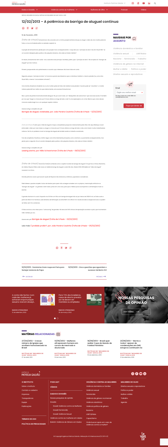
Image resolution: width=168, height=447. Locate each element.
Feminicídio (129, 59)
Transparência (27, 398)
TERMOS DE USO (29, 419)
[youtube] (143, 3)
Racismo (117, 59)
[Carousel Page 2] (57, 318)
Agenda (124, 402)
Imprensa (25, 394)
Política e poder (138, 69)
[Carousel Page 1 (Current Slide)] (55, 318)
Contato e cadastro (30, 390)
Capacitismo (91, 418)
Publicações (26, 406)
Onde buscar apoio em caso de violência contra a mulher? (99, 423)
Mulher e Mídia (120, 69)
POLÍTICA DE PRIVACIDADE (34, 424)
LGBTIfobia (141, 54)
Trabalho (142, 59)
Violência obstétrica (94, 402)
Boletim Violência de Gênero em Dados (66, 422)
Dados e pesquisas (20, 310)
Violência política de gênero (97, 406)
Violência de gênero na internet (128, 64)
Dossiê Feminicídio (60, 410)
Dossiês (53, 402)
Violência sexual (121, 54)
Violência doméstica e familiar (128, 48)
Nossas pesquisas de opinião (61, 398)
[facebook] (138, 3)
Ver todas (128, 311)
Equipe (24, 402)
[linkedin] (149, 3)
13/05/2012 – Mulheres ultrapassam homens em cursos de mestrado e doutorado (66, 344)
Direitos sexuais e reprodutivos (128, 74)
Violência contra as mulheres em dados (66, 418)
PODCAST (54, 382)
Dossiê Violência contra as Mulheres (67, 406)
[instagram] (132, 3)
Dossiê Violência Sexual (62, 414)
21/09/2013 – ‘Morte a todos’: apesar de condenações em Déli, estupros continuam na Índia (131, 344)
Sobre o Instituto (28, 386)
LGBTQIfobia (91, 414)
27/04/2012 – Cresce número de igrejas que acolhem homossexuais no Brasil (34, 344)
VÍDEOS (53, 387)
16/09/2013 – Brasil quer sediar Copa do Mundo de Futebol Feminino (99, 343)
